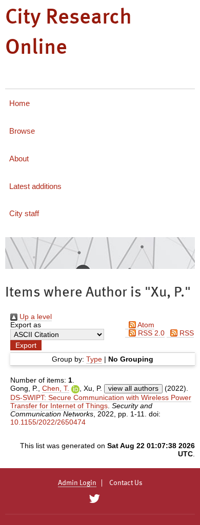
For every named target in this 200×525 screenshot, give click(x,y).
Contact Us (126, 483)
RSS (185, 333)
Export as (25, 325)
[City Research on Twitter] (94, 499)
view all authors (133, 388)
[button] (26, 345)
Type (94, 359)
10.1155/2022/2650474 (48, 422)
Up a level (34, 316)
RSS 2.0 (150, 333)
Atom (145, 325)
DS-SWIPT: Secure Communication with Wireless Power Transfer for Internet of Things (100, 401)
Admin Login (77, 483)
